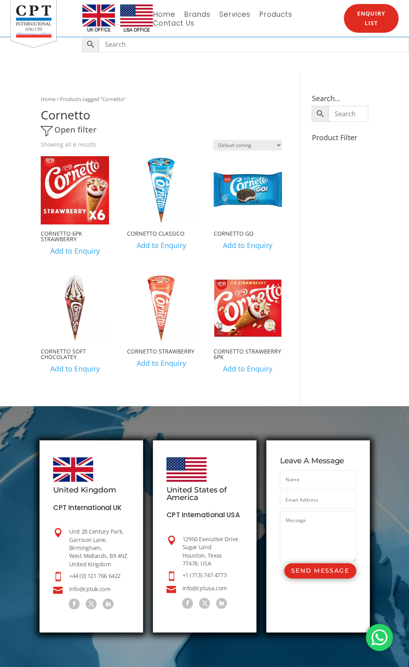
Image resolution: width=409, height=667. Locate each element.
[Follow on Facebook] (74, 603)
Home (164, 15)
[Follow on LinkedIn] (108, 603)
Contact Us (174, 24)
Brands (197, 15)
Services (234, 15)
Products (275, 15)
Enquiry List (371, 18)
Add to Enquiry (75, 251)
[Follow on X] (90, 603)
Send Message (320, 571)
